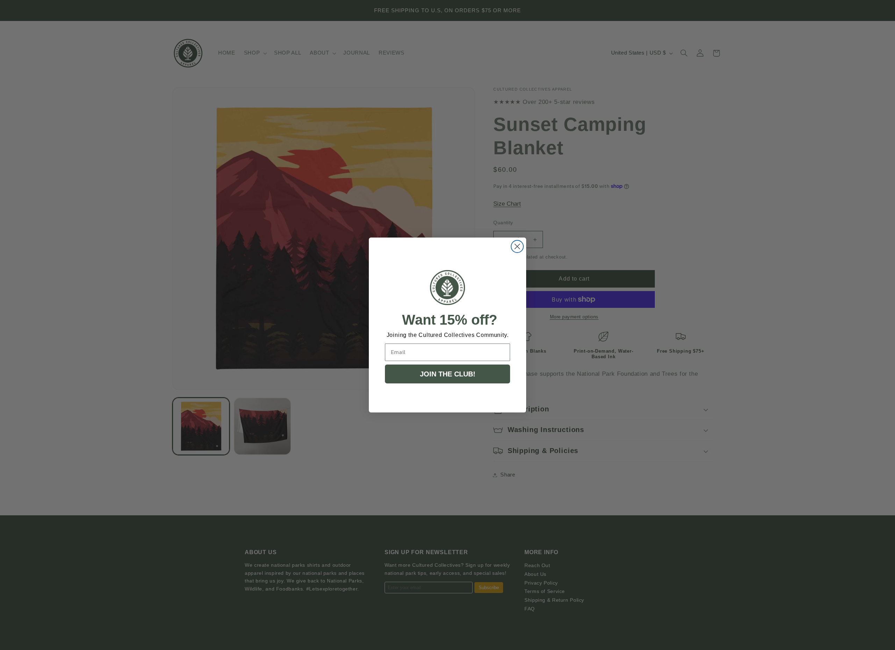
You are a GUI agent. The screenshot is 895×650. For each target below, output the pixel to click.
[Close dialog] (517, 246)
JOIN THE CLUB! (447, 374)
